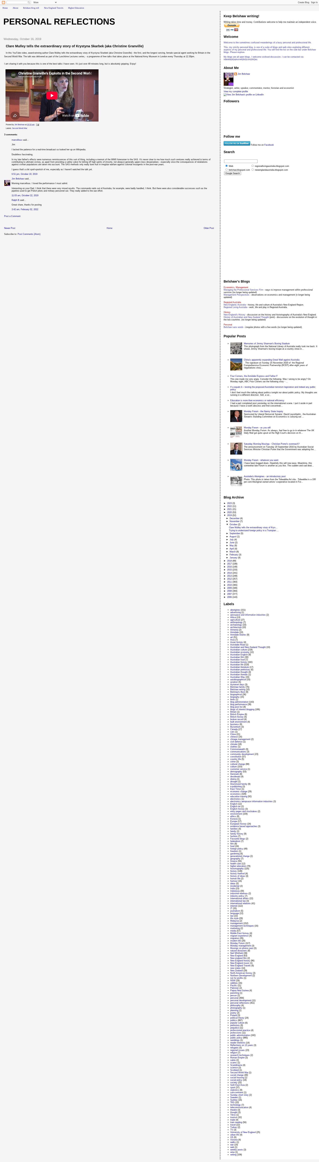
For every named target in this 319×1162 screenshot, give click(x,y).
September (235, 533)
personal (234, 998)
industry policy (237, 896)
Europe (233, 821)
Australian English (239, 654)
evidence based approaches (243, 826)
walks (233, 1142)
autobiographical (238, 679)
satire (233, 1060)
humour (233, 881)
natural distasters (238, 950)
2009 (229, 588)
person (233, 995)
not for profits (236, 978)
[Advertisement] (40, 223)
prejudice (234, 1028)
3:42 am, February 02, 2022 (25, 209)
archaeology (236, 625)
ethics (233, 816)
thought (233, 1112)
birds (232, 699)
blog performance (238, 704)
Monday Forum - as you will (257, 427)
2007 (229, 594)
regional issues (237, 1050)
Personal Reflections (59, 21)
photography (236, 1008)
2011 (229, 582)
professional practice (240, 1030)
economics (235, 794)
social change (237, 1075)
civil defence (236, 741)
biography (235, 697)
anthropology (236, 622)
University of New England (243, 1132)
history (233, 871)
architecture (236, 627)
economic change (238, 791)
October (234, 524)
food (232, 846)
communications (238, 751)
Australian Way (237, 677)
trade (232, 1120)
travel (233, 1125)
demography (236, 771)
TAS (232, 1102)
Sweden (234, 1097)
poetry (233, 1013)
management (236, 923)
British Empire (237, 714)
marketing (235, 928)
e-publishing (236, 786)
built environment (238, 722)
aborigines (235, 610)
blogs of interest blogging (242, 709)
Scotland (234, 1070)
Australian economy (239, 652)
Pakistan (234, 988)
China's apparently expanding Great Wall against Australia (271, 360)
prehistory (235, 1025)
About (15, 8)
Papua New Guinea (239, 990)
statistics (234, 1090)
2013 (229, 576)
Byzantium (235, 727)
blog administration (239, 702)
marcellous (17, 140)
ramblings (235, 1040)
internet (233, 906)
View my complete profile (236, 91)
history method (237, 873)
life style (234, 918)
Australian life (236, 664)
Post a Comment (12, 216)
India (232, 888)
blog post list (236, 707)
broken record (236, 719)
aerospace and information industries (248, 615)
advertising (235, 612)
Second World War (19, 128)
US (231, 1137)
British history (237, 717)
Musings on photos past (241, 948)
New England (236, 955)
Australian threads (239, 674)
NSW (232, 980)
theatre (233, 1110)
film (232, 843)
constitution (235, 756)
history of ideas (237, 876)
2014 (229, 573)
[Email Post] (37, 125)
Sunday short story (239, 1095)
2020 (229, 512)
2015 (229, 569)
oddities (234, 983)
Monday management (240, 945)
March (233, 551)
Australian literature (239, 667)
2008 (229, 591)
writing (233, 1154)
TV (231, 1130)
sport (232, 1087)
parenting (234, 993)
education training (238, 796)
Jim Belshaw (18, 178)
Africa (233, 617)
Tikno (233, 1115)
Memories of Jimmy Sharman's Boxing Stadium (267, 343)
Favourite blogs (237, 838)
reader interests (237, 1042)
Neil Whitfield (236, 953)
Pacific (233, 985)
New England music (239, 963)
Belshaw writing (237, 689)
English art (235, 806)
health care (235, 863)
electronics (235, 799)
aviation (234, 682)
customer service (238, 769)
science (234, 1067)
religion (233, 1052)
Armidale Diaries (238, 634)
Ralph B (15, 200)
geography (235, 858)
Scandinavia (236, 1065)
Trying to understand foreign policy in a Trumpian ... (254, 530)
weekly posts (236, 1149)
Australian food (237, 659)
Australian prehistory (240, 669)
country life (235, 759)
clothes (233, 746)
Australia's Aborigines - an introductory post (265, 476)
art (231, 637)
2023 (229, 503)
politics (233, 1020)
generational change (240, 856)
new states (235, 968)
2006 (229, 597)
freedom (234, 851)
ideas (232, 883)
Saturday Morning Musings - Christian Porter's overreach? (271, 444)
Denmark (234, 774)
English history (237, 809)
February (234, 554)
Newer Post (9, 228)
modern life (235, 940)
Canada (234, 729)
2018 (229, 561)
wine (232, 1152)
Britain (233, 712)
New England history (240, 960)
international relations (240, 903)
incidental (234, 886)
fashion (233, 836)
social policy (236, 1080)
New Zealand (236, 970)
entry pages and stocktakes (243, 811)
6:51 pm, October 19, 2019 (24, 174)
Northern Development (241, 975)
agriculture (235, 620)
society (233, 1082)
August (233, 536)
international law (238, 901)
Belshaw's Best (237, 692)
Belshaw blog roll (31, 8)
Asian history (236, 642)
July (232, 539)
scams (233, 1062)
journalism (235, 911)
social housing (237, 1077)
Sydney (234, 1100)
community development (242, 754)
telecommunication (239, 1107)
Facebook (269, 145)
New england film (238, 958)
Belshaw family (237, 687)
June (232, 542)
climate (233, 744)
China (233, 734)
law (231, 916)
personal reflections (239, 1003)
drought (233, 781)
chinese (234, 736)
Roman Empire (237, 1057)
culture (233, 766)
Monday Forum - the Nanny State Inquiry (263, 411)
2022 (229, 506)
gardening (235, 853)
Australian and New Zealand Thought (248, 647)
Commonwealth (237, 749)
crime (233, 761)
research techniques (240, 1055)
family (233, 831)
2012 (229, 579)
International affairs (239, 898)
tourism (233, 1117)
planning (234, 1010)
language (234, 913)
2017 (229, 564)
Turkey (233, 1127)
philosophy (235, 1005)
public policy (236, 1037)
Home (5, 8)
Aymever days (237, 684)
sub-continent (236, 1092)
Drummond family (238, 784)
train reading (236, 1122)
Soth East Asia (237, 1085)
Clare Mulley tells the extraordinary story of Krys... (253, 527)
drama (233, 779)
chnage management (240, 739)
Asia (232, 639)
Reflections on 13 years (241, 1045)
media (233, 931)
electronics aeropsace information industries (251, 801)
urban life (234, 1134)
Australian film (237, 657)
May (232, 545)
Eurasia (234, 819)
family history (236, 833)
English (233, 804)
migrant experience (239, 935)
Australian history (238, 662)
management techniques (242, 926)
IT (231, 908)
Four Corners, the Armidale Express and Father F (254, 376)
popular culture (237, 1023)
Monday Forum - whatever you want (261, 460)
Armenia (234, 630)
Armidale (234, 632)
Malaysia (234, 921)
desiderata (235, 776)
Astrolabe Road (237, 644)
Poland (233, 1015)
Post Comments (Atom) (29, 234)
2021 (229, 509)
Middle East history (239, 933)
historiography (237, 868)
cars (232, 731)
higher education (238, 866)
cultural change (237, 764)
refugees (234, 1047)
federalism (235, 841)
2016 (229, 566)
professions (235, 1032)
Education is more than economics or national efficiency (257, 400)
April (232, 548)
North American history (241, 973)
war (232, 1144)
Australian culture (238, 649)
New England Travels (53, 8)
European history (238, 824)
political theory (237, 1018)
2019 (229, 515)
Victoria (234, 1139)
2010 (229, 585)
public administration (240, 1035)
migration (234, 938)
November (235, 521)
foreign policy (236, 848)
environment (236, 814)
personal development (240, 1000)
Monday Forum (237, 943)
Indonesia (235, 891)
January (234, 557)
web (232, 1147)
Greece (233, 861)
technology (235, 1105)
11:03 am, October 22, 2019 (25, 195)
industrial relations (239, 893)
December (235, 518)
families (234, 829)
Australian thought (239, 672)
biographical (236, 694)
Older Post (209, 228)
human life (235, 878)
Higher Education (76, 8)
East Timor (235, 789)
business (234, 724)
